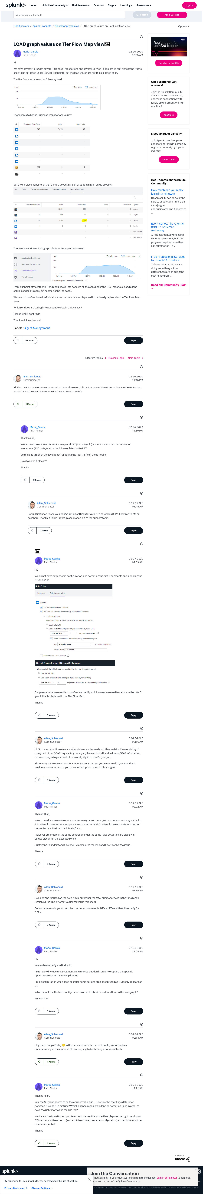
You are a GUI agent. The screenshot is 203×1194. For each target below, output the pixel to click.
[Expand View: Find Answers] (88, 5)
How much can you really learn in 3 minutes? (167, 191)
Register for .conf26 (169, 63)
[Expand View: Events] (103, 5)
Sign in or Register (167, 1177)
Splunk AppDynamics (67, 26)
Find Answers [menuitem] (80, 5)
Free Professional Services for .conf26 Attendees (168, 258)
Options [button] (181, 26)
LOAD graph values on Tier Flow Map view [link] (106, 26)
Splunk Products (42, 26)
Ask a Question (172, 14)
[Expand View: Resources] (150, 5)
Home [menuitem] (32, 5)
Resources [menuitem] (143, 5)
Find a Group (168, 159)
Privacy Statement (14, 1188)
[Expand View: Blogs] (115, 5)
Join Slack (169, 114)
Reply (134, 340)
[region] (46, 1184)
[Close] (89, 1179)
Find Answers (21, 26)
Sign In (189, 5)
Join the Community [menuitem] (54, 5)
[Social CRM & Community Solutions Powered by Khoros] (182, 1158)
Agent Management (37, 328)
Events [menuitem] (98, 5)
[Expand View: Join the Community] (67, 5)
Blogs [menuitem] (111, 5)
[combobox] (82, 14)
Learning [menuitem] (125, 5)
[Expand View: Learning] (131, 5)
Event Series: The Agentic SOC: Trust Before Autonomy (167, 227)
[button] (141, 37)
